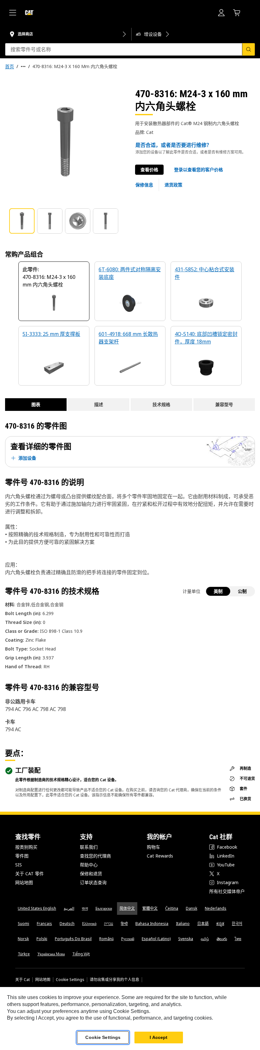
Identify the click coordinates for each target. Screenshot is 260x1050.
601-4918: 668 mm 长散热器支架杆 (128, 337)
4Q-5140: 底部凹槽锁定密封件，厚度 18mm (206, 337)
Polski (41, 938)
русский (127, 938)
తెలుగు (222, 938)
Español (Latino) (156, 938)
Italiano (183, 923)
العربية (69, 908)
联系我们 (89, 847)
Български (103, 908)
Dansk (191, 908)
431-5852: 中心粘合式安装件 (204, 273)
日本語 (203, 923)
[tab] (22, 221)
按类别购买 (26, 847)
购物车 (153, 847)
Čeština (171, 908)
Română (106, 938)
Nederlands (215, 908)
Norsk (23, 938)
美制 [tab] (218, 591)
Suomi (23, 923)
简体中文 (127, 908)
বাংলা (85, 908)
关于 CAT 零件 (29, 874)
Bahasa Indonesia (151, 923)
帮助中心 (89, 865)
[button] (198, 169)
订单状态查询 (93, 882)
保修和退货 (91, 874)
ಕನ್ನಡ (220, 923)
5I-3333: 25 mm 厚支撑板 (51, 333)
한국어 (237, 923)
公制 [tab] (242, 591)
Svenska (185, 938)
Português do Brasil (73, 938)
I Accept (158, 1037)
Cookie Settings (70, 979)
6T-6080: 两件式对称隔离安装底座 (130, 273)
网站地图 (24, 882)
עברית (108, 923)
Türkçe (24, 954)
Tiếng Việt (81, 954)
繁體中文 (150, 908)
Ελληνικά (89, 923)
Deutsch (67, 923)
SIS (18, 865)
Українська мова (51, 954)
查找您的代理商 (95, 856)
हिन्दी (124, 923)
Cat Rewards (160, 856)
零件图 (22, 856)
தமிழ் (205, 938)
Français (44, 923)
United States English (37, 908)
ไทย (238, 938)
